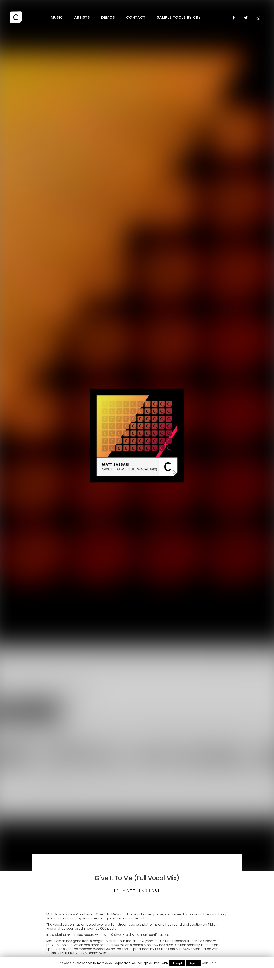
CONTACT (136, 17)
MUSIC (57, 17)
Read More (209, 963)
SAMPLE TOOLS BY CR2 (179, 17)
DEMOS (108, 17)
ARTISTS (82, 17)
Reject (193, 963)
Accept (177, 963)
